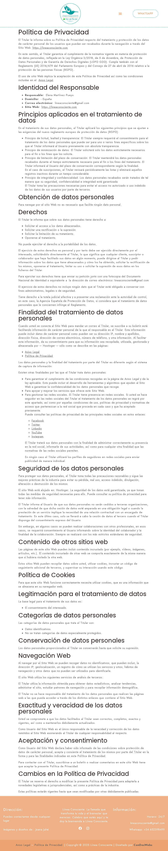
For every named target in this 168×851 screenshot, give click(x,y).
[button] (120, 13)
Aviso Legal (46, 80)
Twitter (36, 425)
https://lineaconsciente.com (50, 48)
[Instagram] (87, 828)
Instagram (37, 436)
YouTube (37, 432)
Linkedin (37, 429)
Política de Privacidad (39, 356)
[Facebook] (80, 828)
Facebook (38, 421)
